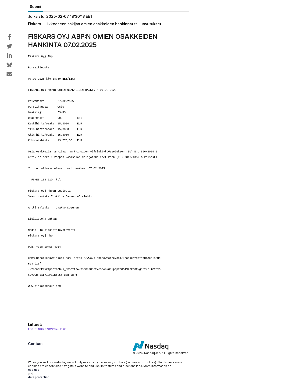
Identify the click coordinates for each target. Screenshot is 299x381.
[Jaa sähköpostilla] (9, 74)
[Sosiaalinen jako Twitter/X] (9, 46)
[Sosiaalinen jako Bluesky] (9, 65)
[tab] (35, 7)
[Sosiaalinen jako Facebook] (9, 37)
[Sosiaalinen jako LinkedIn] (9, 55)
